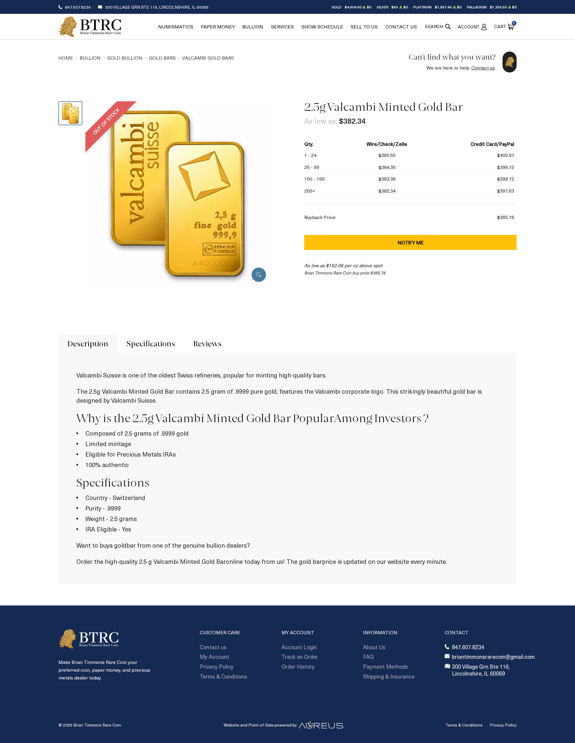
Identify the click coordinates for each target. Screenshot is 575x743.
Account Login (299, 647)
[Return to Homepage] (89, 26)
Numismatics (175, 26)
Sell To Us (364, 26)
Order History (298, 666)
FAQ (368, 656)
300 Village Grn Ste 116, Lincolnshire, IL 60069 (156, 7)
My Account (214, 656)
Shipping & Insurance (388, 676)
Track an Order (300, 656)
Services (282, 26)
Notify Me (410, 242)
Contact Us (401, 26)
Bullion (252, 26)
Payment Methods (385, 666)
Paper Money (218, 26)
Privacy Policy (217, 666)
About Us (374, 647)
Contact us (483, 67)
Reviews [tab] (207, 343)
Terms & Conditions (223, 676)
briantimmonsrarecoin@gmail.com (493, 656)
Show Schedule (322, 26)
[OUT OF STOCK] (178, 193)
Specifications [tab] (150, 343)
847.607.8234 (78, 7)
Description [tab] (87, 343)
